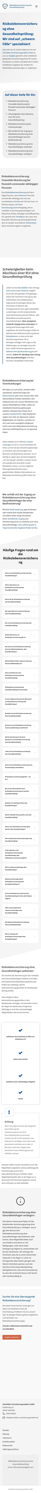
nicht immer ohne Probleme (17, 290)
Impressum (7, 1437)
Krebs (21, 395)
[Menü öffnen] (36, 6)
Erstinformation (9, 1441)
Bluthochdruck (8, 395)
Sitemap (6, 1434)
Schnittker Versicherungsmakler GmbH (18, 52)
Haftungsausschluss (11, 1449)
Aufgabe (12, 56)
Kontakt (6, 1430)
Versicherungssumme (10, 207)
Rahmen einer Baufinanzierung (18, 351)
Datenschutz (8, 1445)
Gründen (17, 201)
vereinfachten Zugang (16, 518)
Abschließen (23, 287)
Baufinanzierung (16, 509)
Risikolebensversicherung (15, 192)
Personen (23, 195)
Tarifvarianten (30, 223)
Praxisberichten (15, 414)
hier (4, 478)
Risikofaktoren (12, 336)
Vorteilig (19, 216)
